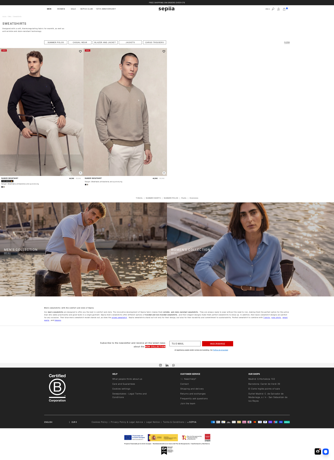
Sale (73, 9)
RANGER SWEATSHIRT (9, 178)
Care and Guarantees (123, 383)
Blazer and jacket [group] (105, 42)
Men (49, 9)
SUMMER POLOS (171, 198)
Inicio (4, 16)
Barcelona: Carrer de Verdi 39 (264, 383)
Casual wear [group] (80, 42)
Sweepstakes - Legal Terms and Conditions (129, 395)
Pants (183, 198)
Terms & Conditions (173, 422)
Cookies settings (121, 388)
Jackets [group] (130, 42)
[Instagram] (160, 365)
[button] (273, 9)
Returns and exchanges (193, 393)
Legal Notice (153, 422)
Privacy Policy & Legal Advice (127, 422)
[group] (167, 2)
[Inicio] (166, 9)
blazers (58, 320)
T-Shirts (139, 198)
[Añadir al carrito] (80, 173)
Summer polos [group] (56, 42)
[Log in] (278, 9)
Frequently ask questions (194, 398)
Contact (184, 383)
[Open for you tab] (318, 452)
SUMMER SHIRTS (153, 198)
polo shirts (276, 317)
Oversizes (194, 198)
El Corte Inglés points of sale (264, 388)
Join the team (187, 403)
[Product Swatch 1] (2, 187)
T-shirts (266, 317)
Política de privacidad (220, 350)
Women (61, 9)
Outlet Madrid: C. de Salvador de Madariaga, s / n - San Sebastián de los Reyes (267, 397)
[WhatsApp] (173, 365)
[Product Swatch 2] (4, 187)
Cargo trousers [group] (154, 42)
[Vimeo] (167, 365)
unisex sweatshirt (119, 317)
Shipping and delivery (192, 388)
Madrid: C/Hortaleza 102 (261, 379)
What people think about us (127, 379)
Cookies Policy (100, 422)
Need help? (190, 379)
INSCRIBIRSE (217, 343)
